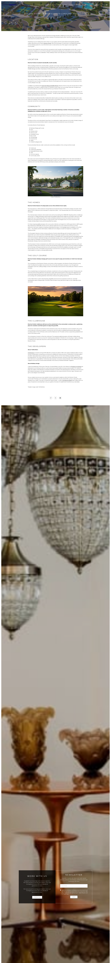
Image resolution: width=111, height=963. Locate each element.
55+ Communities (62, 4)
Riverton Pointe (47, 43)
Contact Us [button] (37, 897)
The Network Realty (67, 380)
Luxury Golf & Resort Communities (46, 4)
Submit (74, 896)
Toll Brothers (31, 352)
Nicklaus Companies (76, 366)
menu (103, 4)
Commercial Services (74, 4)
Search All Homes (87, 4)
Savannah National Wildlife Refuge (50, 85)
